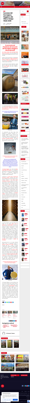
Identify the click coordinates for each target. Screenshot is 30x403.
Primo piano (20, 357)
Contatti (28, 391)
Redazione (16, 346)
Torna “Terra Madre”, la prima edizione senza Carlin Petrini (25, 139)
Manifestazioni (23, 190)
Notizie (22, 194)
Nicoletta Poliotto (24, 192)
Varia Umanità (23, 205)
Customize (5, 399)
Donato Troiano (9, 23)
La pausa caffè (24, 375)
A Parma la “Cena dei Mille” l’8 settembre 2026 (24, 143)
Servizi (25, 401)
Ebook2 (22, 165)
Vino (22, 207)
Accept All (15, 399)
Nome (22, 16)
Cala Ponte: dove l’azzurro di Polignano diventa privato (6, 326)
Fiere (22, 172)
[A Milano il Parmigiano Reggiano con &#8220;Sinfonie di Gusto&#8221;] (15, 312)
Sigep (22, 201)
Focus (22, 174)
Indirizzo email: (23, 21)
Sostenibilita (23, 203)
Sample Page (21, 401)
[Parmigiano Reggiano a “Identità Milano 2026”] (10, 312)
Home (22, 391)
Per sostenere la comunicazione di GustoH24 (23, 399)
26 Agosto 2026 (19, 368)
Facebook (23, 130)
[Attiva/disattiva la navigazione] (14, 6)
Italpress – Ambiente (24, 178)
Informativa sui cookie (3, 401)
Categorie (25, 391)
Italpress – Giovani (24, 180)
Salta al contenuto (2, 0)
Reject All (10, 399)
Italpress (22, 176)
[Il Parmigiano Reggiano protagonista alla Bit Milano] (4, 312)
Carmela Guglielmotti (24, 163)
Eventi (3, 366)
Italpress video (23, 182)
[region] (10, 396)
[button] (27, 6)
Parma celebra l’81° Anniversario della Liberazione (14, 326)
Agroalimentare (23, 161)
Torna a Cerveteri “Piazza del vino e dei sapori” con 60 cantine (24, 152)
